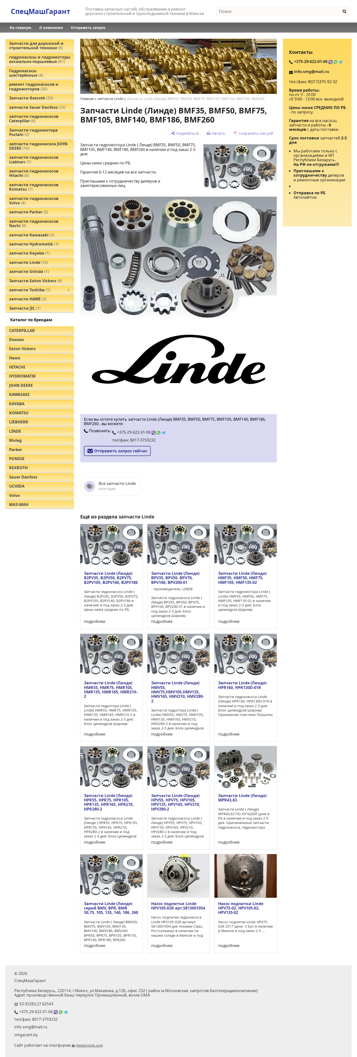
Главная (87, 98)
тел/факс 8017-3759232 (134, 440)
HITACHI (17, 367)
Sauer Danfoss (23, 477)
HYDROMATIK (22, 376)
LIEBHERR (18, 422)
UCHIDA (17, 486)
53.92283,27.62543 (36, 1004)
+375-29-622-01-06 (134, 432)
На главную (20, 27)
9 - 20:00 (308, 94)
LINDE (15, 431)
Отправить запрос (88, 27)
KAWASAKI (19, 394)
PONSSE (17, 458)
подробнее (94, 621)
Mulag (15, 440)
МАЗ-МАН (18, 504)
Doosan (16, 339)
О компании (51, 27)
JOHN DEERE (21, 385)
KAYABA (17, 403)
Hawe (14, 358)
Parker (15, 449)
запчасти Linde (110, 98)
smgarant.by (26, 1034)
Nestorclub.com (89, 1045)
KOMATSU (18, 413)
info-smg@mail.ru (311, 71)
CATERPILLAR (22, 330)
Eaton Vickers (22, 348)
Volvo (14, 495)
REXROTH (18, 467)
